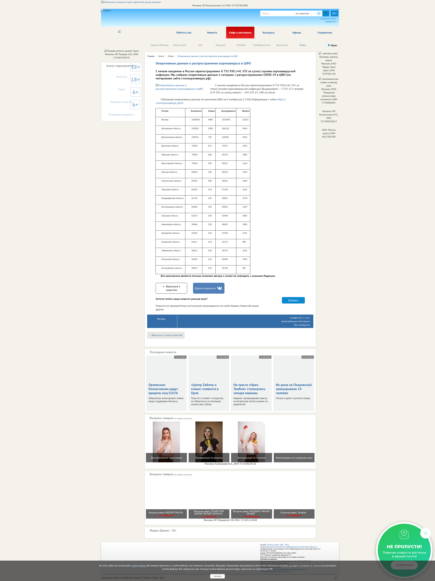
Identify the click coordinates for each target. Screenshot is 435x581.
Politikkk (241, 45)
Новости (212, 32)
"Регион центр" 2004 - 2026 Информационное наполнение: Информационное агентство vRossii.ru (288, 546)
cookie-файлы (138, 565)
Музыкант (221, 45)
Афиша (296, 32)
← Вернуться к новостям (171, 288)
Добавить (293, 300)
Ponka (303, 45)
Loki (200, 45)
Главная (150, 56)
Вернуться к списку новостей (167, 335)
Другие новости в (205, 288)
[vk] (220, 288)
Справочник (325, 32)
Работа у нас (184, 32)
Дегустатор (282, 45)
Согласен (217, 576)
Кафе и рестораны (240, 32)
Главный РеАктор (159, 45)
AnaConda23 (179, 45)
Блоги (161, 56)
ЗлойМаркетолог (262, 45)
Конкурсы (268, 32)
